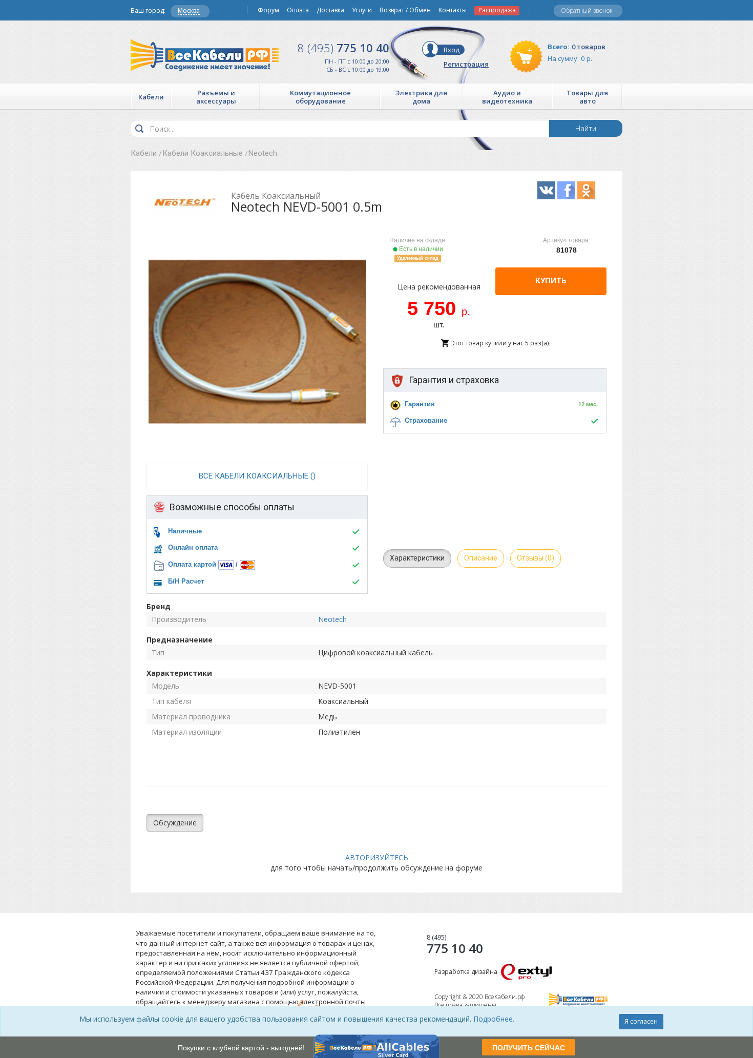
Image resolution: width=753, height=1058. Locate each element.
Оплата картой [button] (192, 564)
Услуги (362, 10)
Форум (268, 10)
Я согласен (641, 1021)
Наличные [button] (185, 531)
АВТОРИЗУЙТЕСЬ (376, 857)
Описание (480, 558)
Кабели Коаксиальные (202, 153)
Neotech (262, 153)
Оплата (298, 10)
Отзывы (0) (535, 558)
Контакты (452, 10)
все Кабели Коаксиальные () (257, 476)
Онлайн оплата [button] (193, 547)
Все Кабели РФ (205, 55)
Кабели (144, 153)
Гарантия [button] (420, 404)
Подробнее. (493, 1019)
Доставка (330, 10)
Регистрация (466, 64)
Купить (551, 280)
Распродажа (497, 10)
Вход (451, 49)
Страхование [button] (426, 420)
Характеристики (417, 558)
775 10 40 (343, 48)
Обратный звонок (587, 10)
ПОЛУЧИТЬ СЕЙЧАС (528, 1047)
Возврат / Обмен (405, 10)
